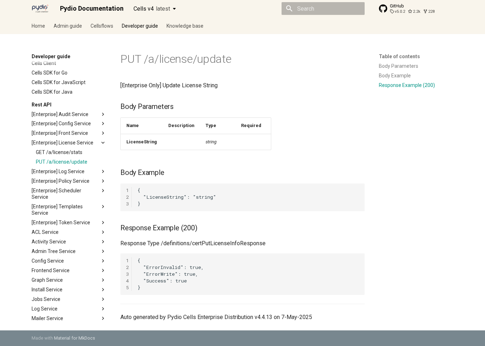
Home (38, 26)
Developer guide (140, 26)
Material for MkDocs (74, 338)
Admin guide (68, 26)
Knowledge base (185, 26)
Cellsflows (102, 26)
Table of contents (399, 56)
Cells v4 (151, 8)
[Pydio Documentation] (40, 8)
